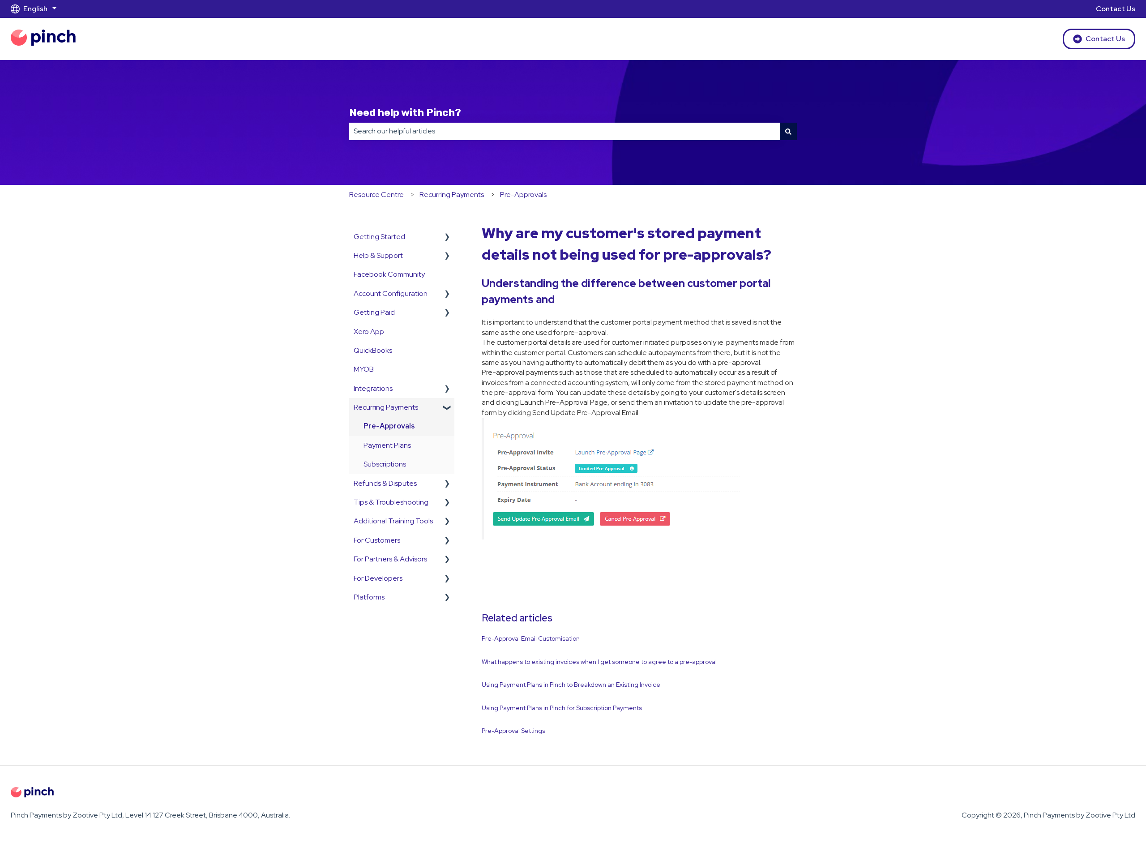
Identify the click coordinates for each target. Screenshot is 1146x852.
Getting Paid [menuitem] (374, 312)
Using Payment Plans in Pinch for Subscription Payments (562, 708)
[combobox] (564, 131)
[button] (447, 237)
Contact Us (1115, 8)
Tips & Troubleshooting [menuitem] (391, 502)
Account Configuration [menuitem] (391, 293)
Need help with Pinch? (405, 112)
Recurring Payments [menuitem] (386, 407)
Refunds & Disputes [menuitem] (385, 483)
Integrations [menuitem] (373, 388)
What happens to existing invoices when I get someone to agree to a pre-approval (599, 662)
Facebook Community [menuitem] (389, 274)
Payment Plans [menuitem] (387, 445)
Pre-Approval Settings (513, 731)
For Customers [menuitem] (377, 540)
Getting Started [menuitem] (379, 236)
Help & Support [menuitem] (378, 255)
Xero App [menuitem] (369, 331)
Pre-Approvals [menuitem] (389, 426)
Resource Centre (376, 194)
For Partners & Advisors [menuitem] (390, 559)
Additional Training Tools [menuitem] (393, 521)
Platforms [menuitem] (369, 597)
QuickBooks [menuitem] (373, 350)
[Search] (788, 131)
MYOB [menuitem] (364, 369)
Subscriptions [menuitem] (384, 464)
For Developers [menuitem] (378, 578)
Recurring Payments (451, 194)
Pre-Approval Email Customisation (531, 638)
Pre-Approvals (523, 194)
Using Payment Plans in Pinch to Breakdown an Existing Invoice (571, 685)
